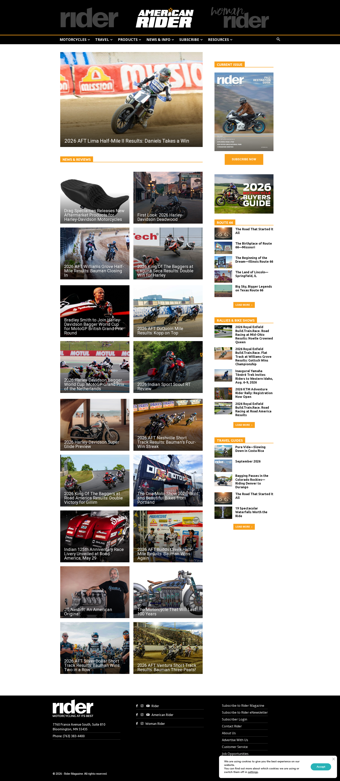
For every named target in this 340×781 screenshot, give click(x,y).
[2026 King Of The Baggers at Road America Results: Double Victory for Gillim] (94, 481)
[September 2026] (223, 466)
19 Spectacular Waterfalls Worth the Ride (251, 512)
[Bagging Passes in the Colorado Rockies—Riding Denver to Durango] (223, 480)
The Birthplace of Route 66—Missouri (253, 245)
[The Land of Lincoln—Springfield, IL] (223, 276)
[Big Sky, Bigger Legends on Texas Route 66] (223, 291)
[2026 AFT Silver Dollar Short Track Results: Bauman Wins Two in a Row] (94, 648)
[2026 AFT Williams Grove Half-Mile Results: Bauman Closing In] (94, 253)
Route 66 (225, 222)
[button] (278, 39)
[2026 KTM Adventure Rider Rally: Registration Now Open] (223, 393)
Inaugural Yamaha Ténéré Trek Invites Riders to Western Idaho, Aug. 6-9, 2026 (254, 376)
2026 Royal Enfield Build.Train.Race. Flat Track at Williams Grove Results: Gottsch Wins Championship (253, 356)
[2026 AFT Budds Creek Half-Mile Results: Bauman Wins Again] (168, 536)
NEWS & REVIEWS (77, 159)
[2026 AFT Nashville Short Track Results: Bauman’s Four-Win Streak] (168, 425)
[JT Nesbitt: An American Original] (94, 592)
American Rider (162, 715)
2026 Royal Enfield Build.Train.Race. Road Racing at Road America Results (253, 409)
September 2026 (248, 461)
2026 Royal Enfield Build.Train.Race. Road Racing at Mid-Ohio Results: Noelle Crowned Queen (254, 334)
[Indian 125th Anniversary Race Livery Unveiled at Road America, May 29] (94, 536)
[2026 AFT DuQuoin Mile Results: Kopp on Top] (168, 311)
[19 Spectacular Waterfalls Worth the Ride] (223, 513)
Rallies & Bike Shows (236, 320)
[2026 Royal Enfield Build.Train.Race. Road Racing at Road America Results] (223, 408)
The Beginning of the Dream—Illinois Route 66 (254, 259)
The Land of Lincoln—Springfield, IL (251, 274)
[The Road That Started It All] (223, 233)
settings (253, 772)
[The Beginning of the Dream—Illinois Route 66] (223, 262)
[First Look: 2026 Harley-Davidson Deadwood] (168, 198)
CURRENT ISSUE (229, 64)
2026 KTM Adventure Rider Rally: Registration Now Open (254, 392)
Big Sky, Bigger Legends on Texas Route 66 (253, 288)
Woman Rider (155, 723)
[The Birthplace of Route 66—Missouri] (223, 248)
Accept (321, 767)
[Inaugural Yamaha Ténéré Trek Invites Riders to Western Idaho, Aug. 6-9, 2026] (223, 375)
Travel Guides (230, 440)
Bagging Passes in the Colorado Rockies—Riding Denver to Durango (251, 481)
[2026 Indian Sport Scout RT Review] (168, 367)
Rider (155, 706)
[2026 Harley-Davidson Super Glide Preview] (94, 425)
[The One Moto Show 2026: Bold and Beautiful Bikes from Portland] (168, 481)
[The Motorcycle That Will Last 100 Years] (168, 592)
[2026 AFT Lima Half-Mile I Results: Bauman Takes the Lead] (131, 99)
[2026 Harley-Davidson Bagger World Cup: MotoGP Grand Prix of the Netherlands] (94, 367)
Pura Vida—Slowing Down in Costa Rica (250, 448)
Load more (243, 305)
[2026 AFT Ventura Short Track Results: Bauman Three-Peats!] (168, 648)
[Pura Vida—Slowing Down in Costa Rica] (223, 451)
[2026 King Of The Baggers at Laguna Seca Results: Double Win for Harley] (168, 253)
